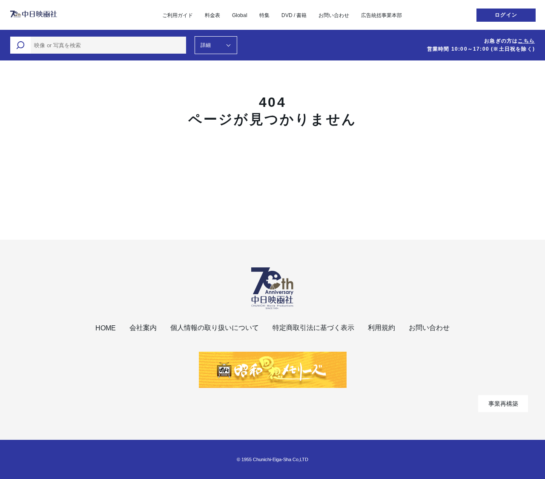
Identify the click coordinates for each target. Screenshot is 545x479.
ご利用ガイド (177, 15)
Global (239, 15)
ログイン (506, 15)
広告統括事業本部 (381, 15)
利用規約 (381, 327)
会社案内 (143, 327)
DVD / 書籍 (294, 15)
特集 (264, 15)
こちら (526, 41)
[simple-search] (20, 45)
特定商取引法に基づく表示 (313, 327)
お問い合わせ (333, 15)
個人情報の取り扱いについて (214, 327)
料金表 (212, 15)
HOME (105, 328)
